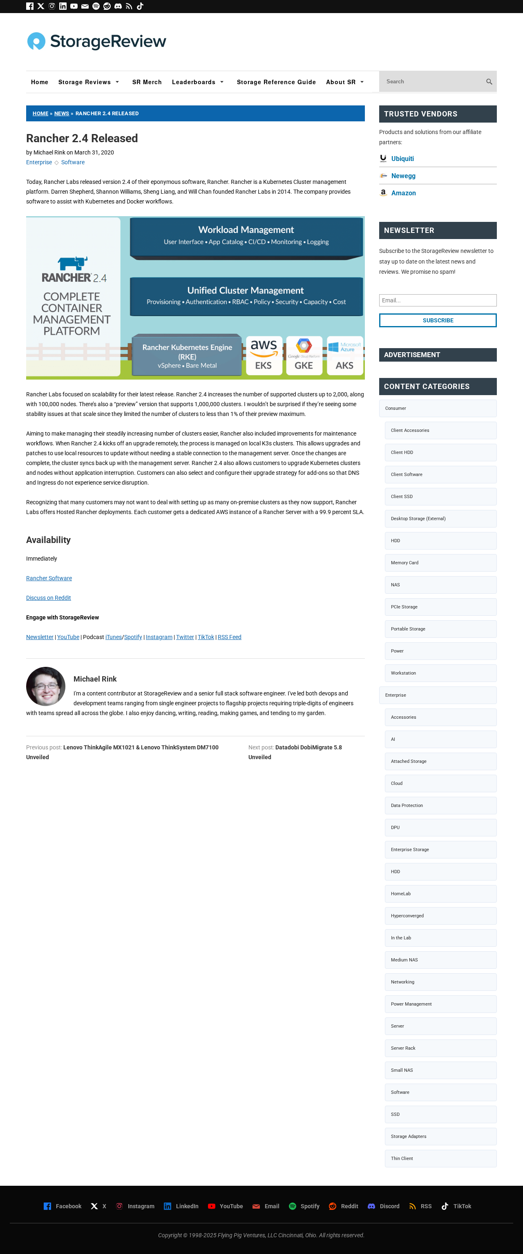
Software (73, 162)
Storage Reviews (84, 82)
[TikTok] (141, 7)
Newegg (403, 176)
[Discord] (119, 7)
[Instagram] (53, 7)
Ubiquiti (402, 159)
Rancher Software (49, 578)
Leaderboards (194, 82)
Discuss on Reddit (48, 598)
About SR (341, 82)
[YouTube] (75, 7)
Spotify (133, 637)
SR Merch (147, 82)
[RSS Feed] (130, 7)
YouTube (68, 637)
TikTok (206, 637)
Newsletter (40, 637)
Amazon (403, 193)
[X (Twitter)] (42, 7)
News (61, 113)
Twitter (185, 637)
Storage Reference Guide (276, 82)
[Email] (86, 7)
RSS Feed (229, 637)
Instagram (159, 637)
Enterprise (39, 162)
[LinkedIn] (64, 7)
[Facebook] (31, 7)
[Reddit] (108, 7)
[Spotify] (97, 7)
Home (40, 82)
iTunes (113, 637)
